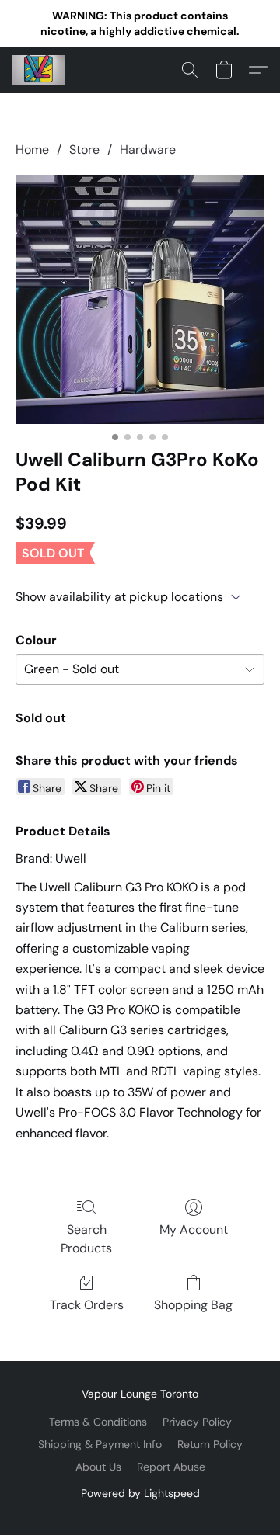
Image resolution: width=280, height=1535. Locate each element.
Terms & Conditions (98, 1422)
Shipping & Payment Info (100, 1444)
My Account (193, 1229)
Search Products (86, 1238)
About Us (98, 1467)
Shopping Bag (193, 1305)
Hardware (148, 149)
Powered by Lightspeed (140, 1493)
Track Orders (87, 1305)
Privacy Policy (197, 1422)
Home (32, 149)
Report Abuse (171, 1467)
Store (84, 149)
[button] (40, 70)
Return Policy (210, 1444)
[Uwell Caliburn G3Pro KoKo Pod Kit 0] (140, 299)
